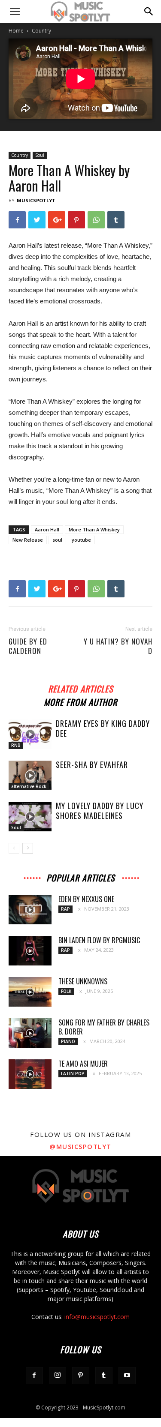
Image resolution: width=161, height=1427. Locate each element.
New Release (27, 540)
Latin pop (73, 1073)
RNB (16, 745)
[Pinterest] (80, 1375)
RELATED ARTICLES (80, 687)
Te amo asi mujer (83, 1063)
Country (41, 30)
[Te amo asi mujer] (30, 1074)
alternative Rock (28, 786)
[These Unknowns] (30, 992)
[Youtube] (127, 1375)
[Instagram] (57, 1375)
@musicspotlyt (80, 1146)
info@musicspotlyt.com (97, 1317)
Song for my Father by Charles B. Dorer (103, 1027)
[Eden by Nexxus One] (30, 909)
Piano (68, 1041)
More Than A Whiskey (94, 529)
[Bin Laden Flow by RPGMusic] (30, 950)
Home (16, 30)
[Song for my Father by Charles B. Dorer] (30, 1033)
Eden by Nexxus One (86, 899)
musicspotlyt (36, 200)
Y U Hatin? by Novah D (118, 646)
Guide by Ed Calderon (28, 646)
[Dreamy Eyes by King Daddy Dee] (30, 734)
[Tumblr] (103, 1375)
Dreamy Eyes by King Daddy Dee (103, 728)
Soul (39, 155)
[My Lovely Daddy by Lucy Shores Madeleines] (30, 816)
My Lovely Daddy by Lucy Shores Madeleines (99, 810)
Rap (65, 909)
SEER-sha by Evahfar (92, 764)
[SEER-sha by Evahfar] (30, 775)
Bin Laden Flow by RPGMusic (99, 940)
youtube (81, 540)
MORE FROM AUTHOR (80, 701)
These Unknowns (82, 981)
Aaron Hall (47, 529)
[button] (149, 11)
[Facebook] (34, 1375)
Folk (66, 991)
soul (57, 540)
